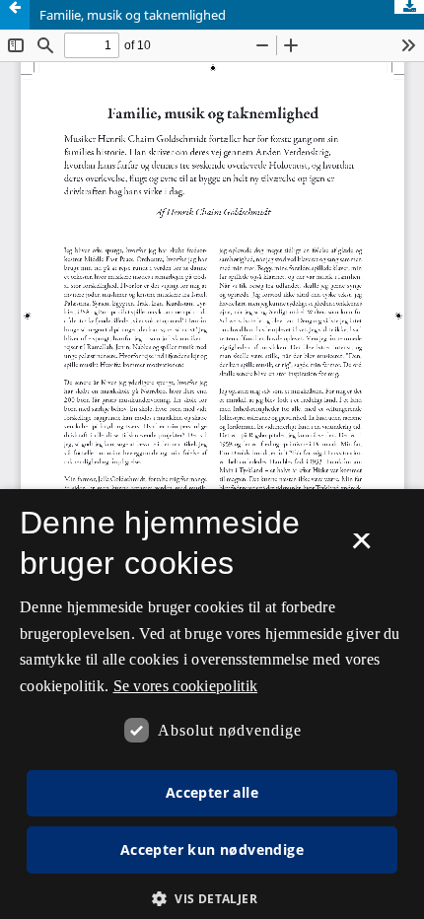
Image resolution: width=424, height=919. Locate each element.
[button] (212, 898)
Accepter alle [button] (212, 792)
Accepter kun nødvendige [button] (212, 849)
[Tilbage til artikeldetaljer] (15, 15)
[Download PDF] (409, 7)
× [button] (361, 547)
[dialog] (212, 704)
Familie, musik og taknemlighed (132, 15)
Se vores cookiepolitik (185, 685)
